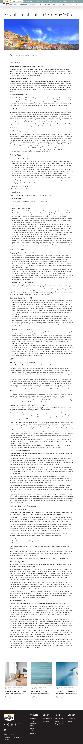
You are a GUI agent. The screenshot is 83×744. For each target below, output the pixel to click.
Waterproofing (34, 733)
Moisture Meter (59, 721)
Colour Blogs (45, 721)
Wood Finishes (34, 731)
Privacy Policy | (16, 737)
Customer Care (72, 718)
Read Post (8, 697)
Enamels (32, 728)
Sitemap (70, 721)
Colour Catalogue (47, 718)
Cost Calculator (59, 718)
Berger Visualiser (60, 724)
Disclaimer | (7, 737)
